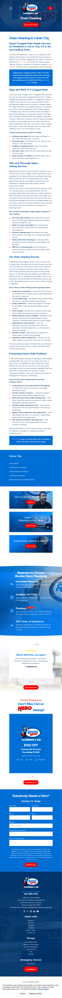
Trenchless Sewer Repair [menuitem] (17, 476)
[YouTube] (38, 911)
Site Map (31, 954)
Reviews (30, 925)
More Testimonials (31, 687)
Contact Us (31, 933)
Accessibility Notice (31, 942)
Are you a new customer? (17, 830)
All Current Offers (31, 782)
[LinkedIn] (34, 911)
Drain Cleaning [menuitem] (14, 463)
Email (30, 760)
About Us (31, 920)
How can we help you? (16, 838)
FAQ (31, 952)
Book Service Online (31, 25)
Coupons (31, 928)
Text (21, 760)
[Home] (30, 8)
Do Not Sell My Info (31, 947)
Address (12, 822)
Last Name (35, 806)
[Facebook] (24, 911)
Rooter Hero (22, 62)
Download (41, 760)
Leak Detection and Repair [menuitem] (18, 467)
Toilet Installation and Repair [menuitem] (18, 472)
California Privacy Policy (31, 944)
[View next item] (32, 681)
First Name (12, 806)
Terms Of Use (31, 949)
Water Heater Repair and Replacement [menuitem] (22, 480)
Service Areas (31, 930)
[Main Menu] (10, 8)
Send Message (31, 865)
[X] (27, 911)
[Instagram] (31, 911)
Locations (30, 969)
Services (31, 923)
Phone (11, 814)
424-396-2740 (31, 894)
